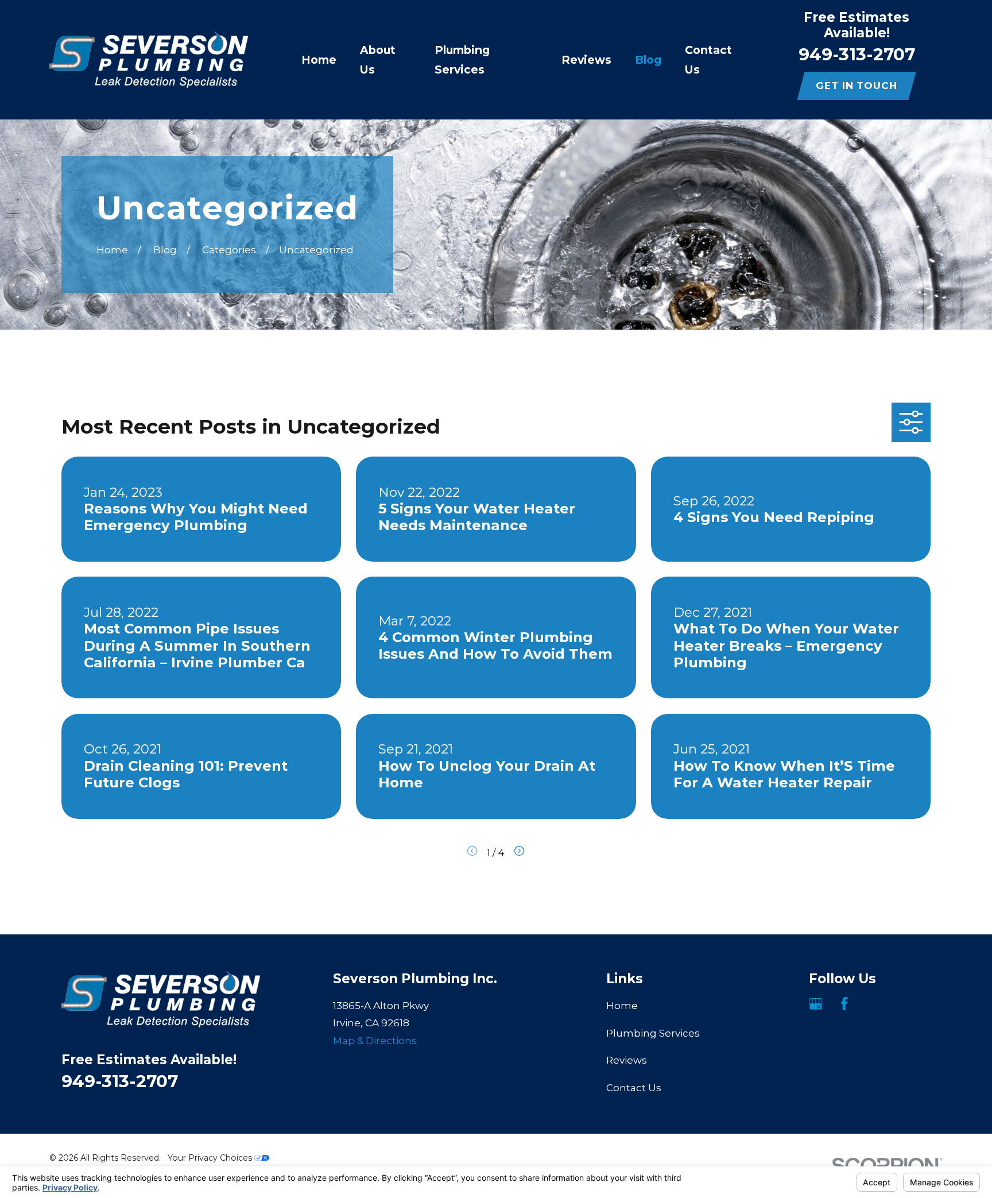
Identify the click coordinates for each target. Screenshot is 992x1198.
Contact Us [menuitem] (708, 59)
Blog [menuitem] (648, 60)
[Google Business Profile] (816, 1004)
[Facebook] (844, 1004)
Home (622, 1005)
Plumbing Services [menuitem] (462, 59)
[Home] (148, 60)
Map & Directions (375, 1040)
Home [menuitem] (318, 60)
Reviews (626, 1060)
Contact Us (633, 1087)
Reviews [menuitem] (586, 60)
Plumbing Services (653, 1033)
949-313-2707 (857, 54)
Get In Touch (856, 85)
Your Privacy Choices (211, 1158)
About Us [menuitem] (378, 59)
